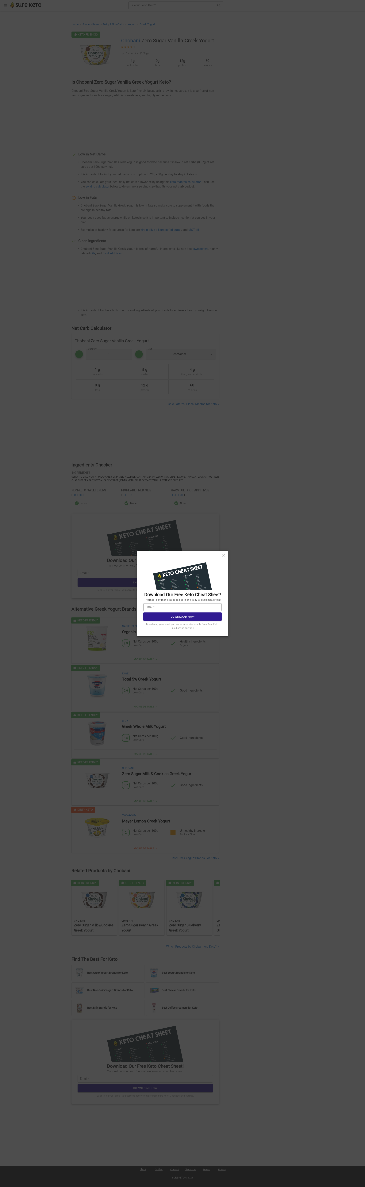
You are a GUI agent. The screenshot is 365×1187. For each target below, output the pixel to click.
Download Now (183, 616)
